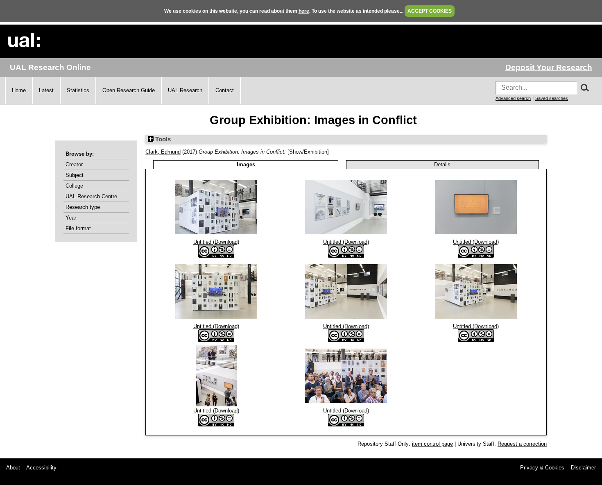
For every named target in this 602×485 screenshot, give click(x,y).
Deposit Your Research (548, 67)
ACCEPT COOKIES (429, 11)
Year (71, 218)
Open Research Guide (128, 90)
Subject (75, 175)
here (304, 11)
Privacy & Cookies (542, 468)
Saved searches (551, 98)
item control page (432, 444)
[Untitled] (216, 236)
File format (78, 228)
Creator (74, 164)
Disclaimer (583, 468)
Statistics (78, 90)
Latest (46, 90)
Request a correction (522, 444)
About (13, 468)
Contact (224, 90)
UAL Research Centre (91, 196)
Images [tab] (246, 164)
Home (19, 90)
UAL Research (185, 90)
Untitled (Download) (216, 242)
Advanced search (513, 98)
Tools (162, 139)
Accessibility (41, 468)
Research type (83, 207)
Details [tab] (442, 164)
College (74, 186)
